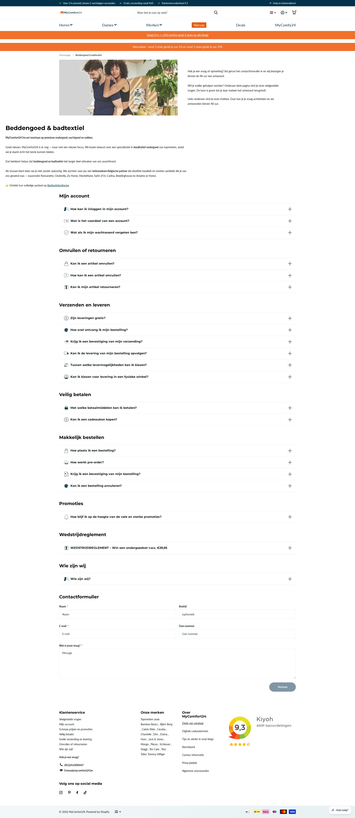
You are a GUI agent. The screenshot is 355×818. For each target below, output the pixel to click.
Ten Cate (154, 749)
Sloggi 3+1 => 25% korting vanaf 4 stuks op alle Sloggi (177, 35)
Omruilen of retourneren (73, 744)
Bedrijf (183, 606)
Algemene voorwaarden (195, 770)
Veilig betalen (66, 734)
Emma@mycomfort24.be (78, 770)
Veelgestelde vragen (70, 719)
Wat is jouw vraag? (71, 645)
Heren (64, 25)
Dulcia (163, 734)
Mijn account (66, 724)
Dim (155, 734)
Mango (145, 744)
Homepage (65, 55)
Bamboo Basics (149, 724)
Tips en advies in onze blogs (198, 739)
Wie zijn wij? (66, 749)
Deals (241, 25)
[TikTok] (85, 792)
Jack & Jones (155, 739)
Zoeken (216, 12)
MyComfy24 (285, 25)
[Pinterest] (69, 792)
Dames (108, 25)
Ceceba (161, 729)
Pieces (154, 744)
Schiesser (165, 744)
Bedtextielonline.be (58, 185)
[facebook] (77, 792)
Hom (143, 739)
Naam (63, 606)
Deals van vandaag (192, 723)
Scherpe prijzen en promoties (75, 729)
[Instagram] (60, 792)
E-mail (64, 626)
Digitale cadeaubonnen (195, 731)
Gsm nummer (186, 626)
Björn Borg (166, 724)
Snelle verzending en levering (75, 739)
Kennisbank (188, 747)
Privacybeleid (189, 762)
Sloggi (144, 749)
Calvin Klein (148, 729)
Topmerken (147, 719)
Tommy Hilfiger (156, 754)
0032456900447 (74, 765)
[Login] (283, 12)
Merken (152, 25)
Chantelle (146, 734)
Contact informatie (193, 754)
